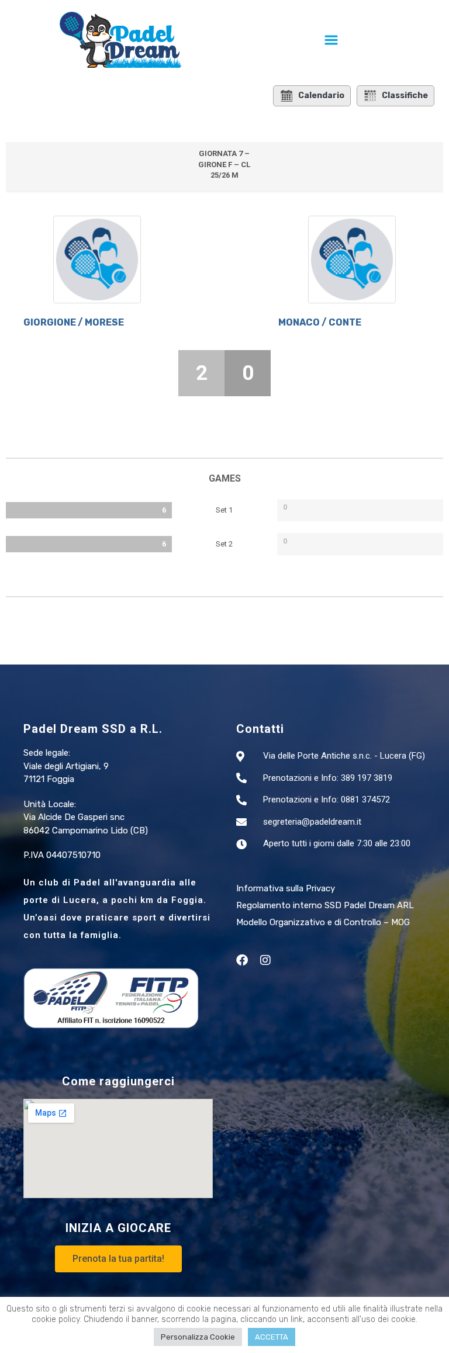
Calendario (321, 96)
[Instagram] (265, 960)
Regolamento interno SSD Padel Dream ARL (325, 905)
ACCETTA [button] (271, 1337)
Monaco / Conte (320, 322)
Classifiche (405, 96)
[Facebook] (242, 960)
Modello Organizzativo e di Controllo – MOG (323, 922)
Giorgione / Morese (73, 322)
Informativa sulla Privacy (285, 888)
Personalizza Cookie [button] (198, 1337)
